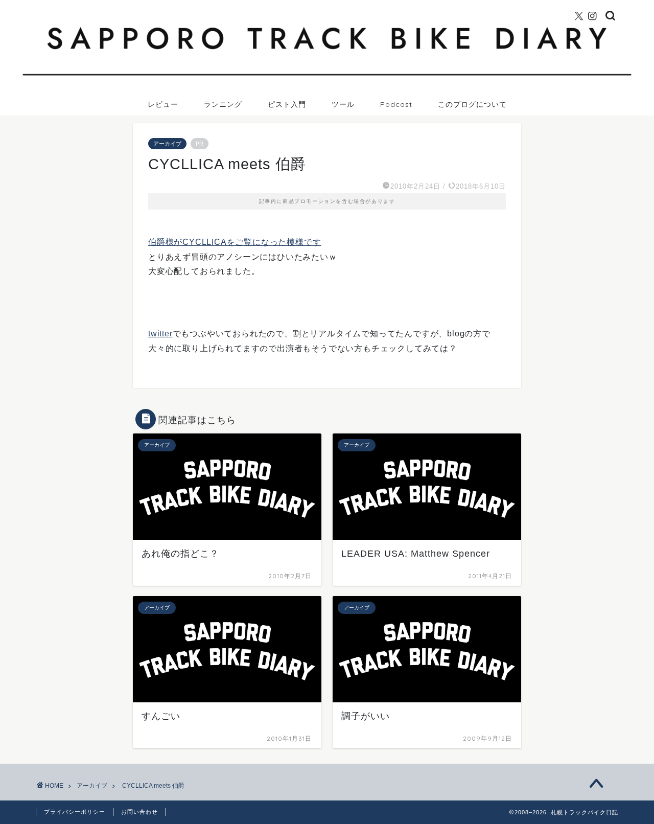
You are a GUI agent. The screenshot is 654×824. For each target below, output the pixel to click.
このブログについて (472, 104)
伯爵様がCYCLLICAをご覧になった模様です (234, 242)
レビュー (163, 104)
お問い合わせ (139, 812)
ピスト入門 (287, 104)
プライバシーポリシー (74, 812)
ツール (343, 104)
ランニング (223, 104)
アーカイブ (167, 144)
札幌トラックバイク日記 (327, 4)
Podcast (396, 104)
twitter (160, 333)
